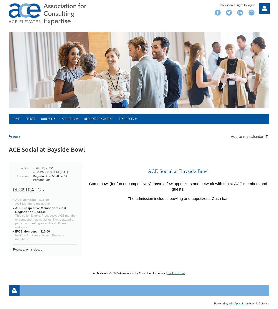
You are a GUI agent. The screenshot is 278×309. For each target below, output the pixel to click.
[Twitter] (229, 16)
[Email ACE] (251, 16)
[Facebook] (217, 16)
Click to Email (176, 273)
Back (16, 136)
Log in (14, 290)
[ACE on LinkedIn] (240, 16)
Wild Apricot (236, 303)
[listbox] (250, 136)
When (25, 168)
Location (23, 176)
